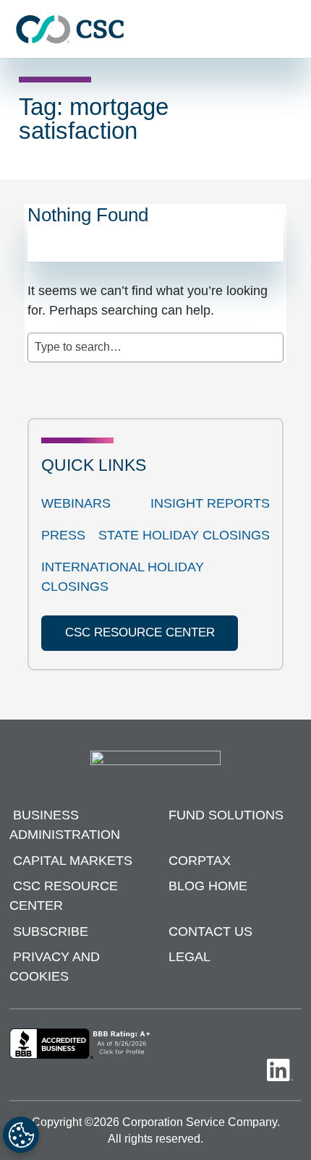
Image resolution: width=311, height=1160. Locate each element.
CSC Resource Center (63, 896)
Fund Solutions (226, 815)
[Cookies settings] (21, 1135)
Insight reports (210, 503)
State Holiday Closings (184, 535)
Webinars (76, 503)
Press (63, 535)
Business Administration (64, 825)
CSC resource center (140, 632)
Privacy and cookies (54, 967)
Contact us (210, 931)
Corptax (200, 860)
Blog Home (208, 886)
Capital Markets (72, 860)
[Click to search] (272, 340)
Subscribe (50, 931)
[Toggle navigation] (293, 29)
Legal (189, 957)
